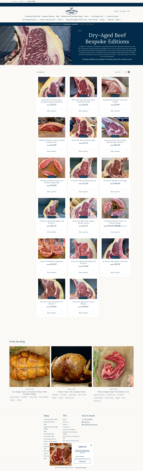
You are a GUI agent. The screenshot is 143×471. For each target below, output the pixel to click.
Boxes (60, 20)
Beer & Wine (93, 20)
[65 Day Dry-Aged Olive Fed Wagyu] (115, 171)
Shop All (111, 20)
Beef (86, 16)
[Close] (91, 445)
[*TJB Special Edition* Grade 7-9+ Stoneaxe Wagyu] (115, 212)
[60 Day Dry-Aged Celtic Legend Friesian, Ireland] (83, 212)
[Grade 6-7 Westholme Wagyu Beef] (52, 252)
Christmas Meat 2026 (32, 16)
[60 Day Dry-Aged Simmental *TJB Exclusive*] (52, 293)
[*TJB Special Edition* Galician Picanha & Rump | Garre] (52, 132)
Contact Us (22, 1)
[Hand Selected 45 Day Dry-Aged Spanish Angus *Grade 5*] (115, 132)
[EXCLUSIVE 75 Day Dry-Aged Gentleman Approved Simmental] (52, 91)
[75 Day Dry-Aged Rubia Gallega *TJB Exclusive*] (52, 212)
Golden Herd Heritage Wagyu (72, 16)
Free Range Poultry (29, 20)
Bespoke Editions (48, 16)
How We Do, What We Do (71, 441)
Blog (117, 20)
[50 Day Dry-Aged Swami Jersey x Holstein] (83, 293)
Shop (64, 419)
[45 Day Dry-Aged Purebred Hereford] (83, 171)
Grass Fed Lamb (112, 16)
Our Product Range (69, 429)
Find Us (15, 1)
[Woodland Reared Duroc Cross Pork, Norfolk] (115, 91)
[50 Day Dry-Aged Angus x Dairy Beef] (115, 252)
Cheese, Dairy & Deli (47, 20)
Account (123, 11)
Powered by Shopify (80, 467)
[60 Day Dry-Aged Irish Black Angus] (83, 131)
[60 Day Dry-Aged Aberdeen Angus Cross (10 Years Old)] (83, 91)
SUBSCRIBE (82, 462)
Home (80, 30)
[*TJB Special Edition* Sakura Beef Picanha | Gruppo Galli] (52, 172)
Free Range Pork (97, 16)
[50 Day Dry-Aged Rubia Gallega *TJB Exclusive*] (83, 253)
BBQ (57, 16)
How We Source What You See (71, 437)
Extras (102, 20)
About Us (66, 422)
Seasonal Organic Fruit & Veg (76, 20)
